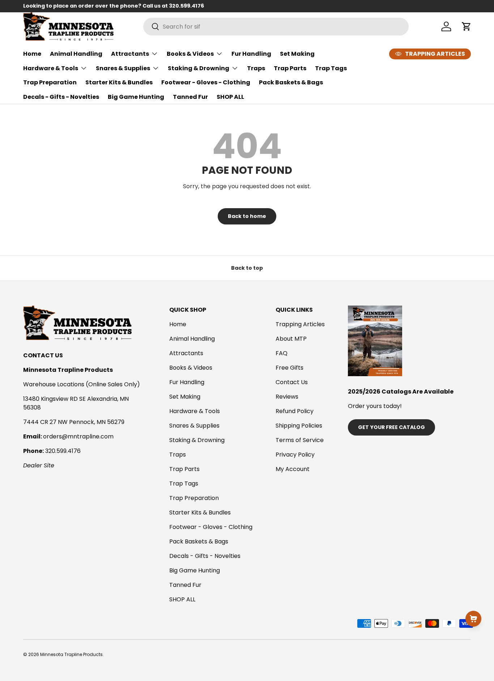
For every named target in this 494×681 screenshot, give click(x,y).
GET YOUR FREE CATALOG (391, 427)
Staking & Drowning (198, 68)
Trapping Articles (300, 324)
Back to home (247, 216)
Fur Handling (251, 54)
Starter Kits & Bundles (119, 82)
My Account (293, 469)
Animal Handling (76, 54)
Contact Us (292, 382)
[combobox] (276, 26)
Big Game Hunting (136, 97)
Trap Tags (331, 68)
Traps (256, 68)
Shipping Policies (299, 425)
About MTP (291, 339)
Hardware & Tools (50, 68)
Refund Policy (295, 411)
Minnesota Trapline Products (71, 654)
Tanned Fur (190, 97)
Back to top (247, 268)
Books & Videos (190, 54)
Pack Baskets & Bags (291, 82)
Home (32, 54)
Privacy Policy (295, 454)
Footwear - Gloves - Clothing (205, 82)
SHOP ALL (230, 97)
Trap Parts (290, 68)
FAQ (282, 353)
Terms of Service (300, 440)
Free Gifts (289, 367)
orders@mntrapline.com (78, 436)
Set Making (297, 54)
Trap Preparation (50, 82)
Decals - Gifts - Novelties (61, 97)
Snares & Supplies (123, 68)
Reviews (287, 396)
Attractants (130, 54)
